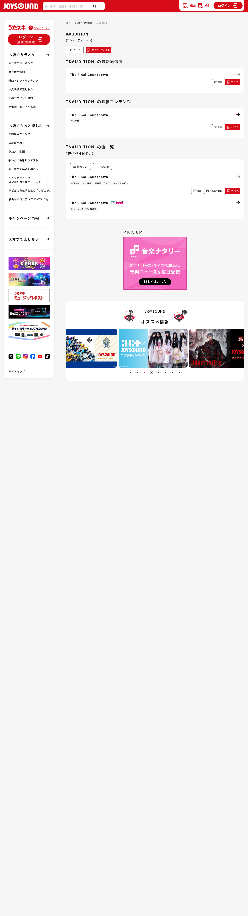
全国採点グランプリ (21, 134)
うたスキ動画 (17, 151)
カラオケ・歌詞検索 (83, 23)
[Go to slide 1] (130, 372)
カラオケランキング (21, 63)
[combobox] (102, 166)
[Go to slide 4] (151, 372)
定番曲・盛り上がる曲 (22, 107)
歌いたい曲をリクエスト (23, 160)
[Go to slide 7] (172, 372)
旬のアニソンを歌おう (22, 98)
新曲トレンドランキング (23, 80)
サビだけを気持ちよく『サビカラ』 (30, 190)
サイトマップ (17, 371)
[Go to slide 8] (179, 372)
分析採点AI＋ (17, 143)
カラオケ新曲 (17, 72)
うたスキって (42, 28)
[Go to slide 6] (165, 372)
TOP (68, 23)
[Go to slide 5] (158, 372)
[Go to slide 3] (144, 372)
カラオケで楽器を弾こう (23, 169)
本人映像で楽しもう (21, 89)
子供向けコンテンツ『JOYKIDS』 (29, 199)
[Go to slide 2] (137, 372)
